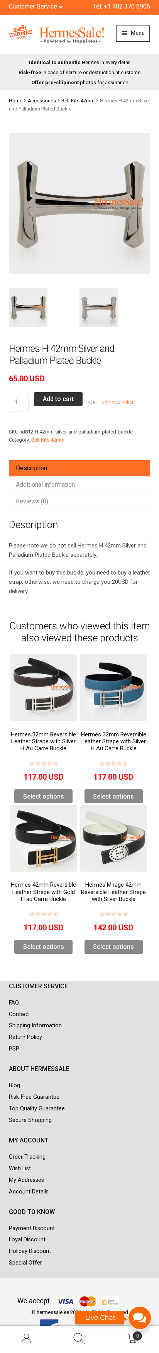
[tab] (80, 468)
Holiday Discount (30, 1251)
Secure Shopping (30, 1120)
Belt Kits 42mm (78, 101)
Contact (19, 1014)
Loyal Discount (27, 1239)
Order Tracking (27, 1157)
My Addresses (26, 1180)
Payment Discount (32, 1228)
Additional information (45, 484)
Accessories (42, 101)
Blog (14, 1085)
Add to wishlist (117, 402)
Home (15, 101)
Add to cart (58, 399)
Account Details (29, 1191)
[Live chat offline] (113, 1322)
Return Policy (25, 1037)
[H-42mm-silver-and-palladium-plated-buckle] (44, 307)
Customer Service (34, 6)
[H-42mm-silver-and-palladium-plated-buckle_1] (115, 307)
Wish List (20, 1168)
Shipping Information (35, 1025)
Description (31, 468)
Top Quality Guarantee (37, 1108)
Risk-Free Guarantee (34, 1097)
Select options (43, 796)
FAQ (14, 1002)
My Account (26, 1340)
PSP (14, 1048)
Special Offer (25, 1263)
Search (79, 1340)
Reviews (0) (32, 501)
